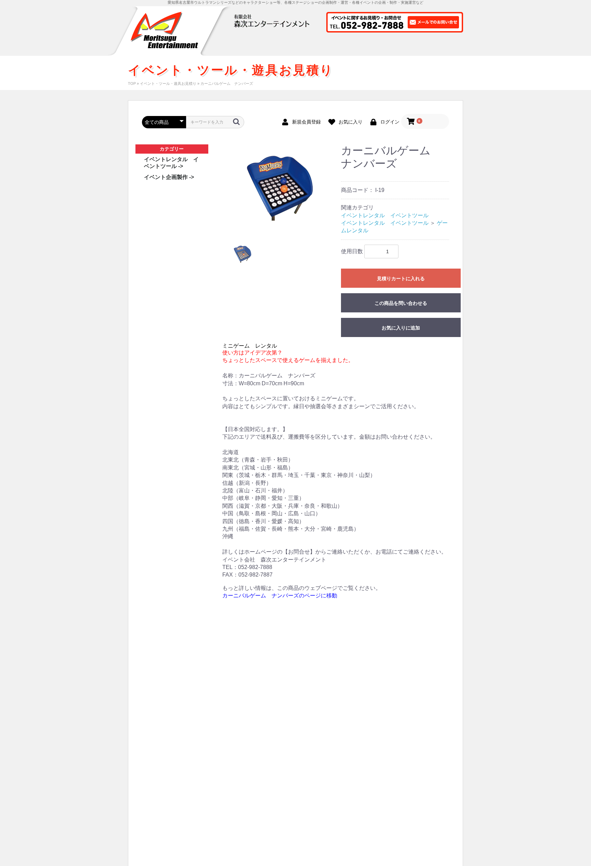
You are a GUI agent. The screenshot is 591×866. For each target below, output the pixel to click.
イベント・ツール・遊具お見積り (168, 83)
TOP (132, 83)
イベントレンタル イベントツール (385, 215)
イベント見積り (354, 47)
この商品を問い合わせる (401, 303)
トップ (235, 47)
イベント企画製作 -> (169, 177)
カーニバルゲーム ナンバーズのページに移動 (279, 595)
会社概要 (392, 47)
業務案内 (265, 47)
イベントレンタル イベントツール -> (171, 162)
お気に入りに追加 (401, 328)
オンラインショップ (307, 47)
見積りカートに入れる (401, 278)
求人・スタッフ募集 (435, 47)
